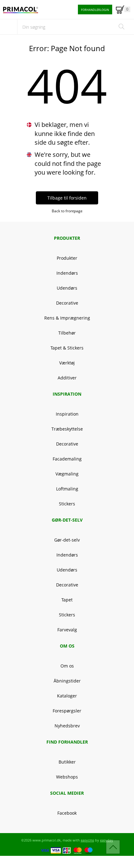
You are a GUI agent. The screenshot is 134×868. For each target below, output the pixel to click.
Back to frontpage (67, 210)
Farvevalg (67, 630)
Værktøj (67, 363)
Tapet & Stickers (67, 348)
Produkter (67, 258)
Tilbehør (67, 333)
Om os (67, 666)
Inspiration (67, 414)
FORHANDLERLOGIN (95, 10)
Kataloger (67, 696)
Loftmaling (67, 489)
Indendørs (67, 273)
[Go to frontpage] (20, 10)
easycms (87, 840)
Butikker (67, 762)
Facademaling (67, 459)
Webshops (67, 777)
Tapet (67, 600)
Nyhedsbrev (67, 726)
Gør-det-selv (67, 540)
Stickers (67, 504)
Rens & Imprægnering (67, 318)
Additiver (67, 378)
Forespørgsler (67, 711)
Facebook (67, 813)
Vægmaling (67, 474)
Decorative (67, 303)
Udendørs (67, 288)
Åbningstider (67, 681)
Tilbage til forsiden (67, 197)
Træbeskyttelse (67, 429)
